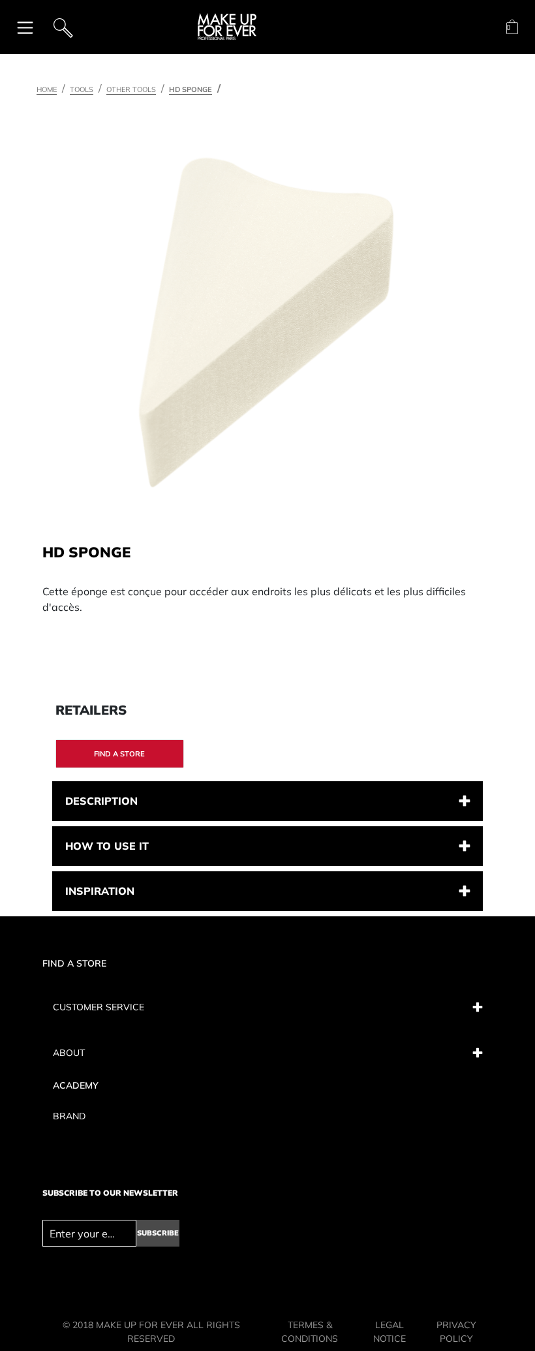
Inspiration (99, 890)
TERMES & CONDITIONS (309, 1331)
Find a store (119, 753)
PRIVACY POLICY (456, 1331)
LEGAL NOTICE (389, 1331)
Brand (69, 1116)
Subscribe (158, 1232)
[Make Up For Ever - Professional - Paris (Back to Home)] (227, 26)
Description (101, 800)
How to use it (107, 845)
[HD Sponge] (266, 322)
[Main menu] (25, 27)
